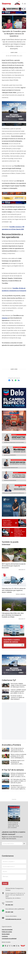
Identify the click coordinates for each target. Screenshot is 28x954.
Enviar (5, 883)
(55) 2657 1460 (9, 912)
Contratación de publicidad (9, 938)
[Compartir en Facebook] (9, 380)
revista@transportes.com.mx (13, 919)
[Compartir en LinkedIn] (19, 380)
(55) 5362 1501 (9, 904)
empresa (5, 318)
